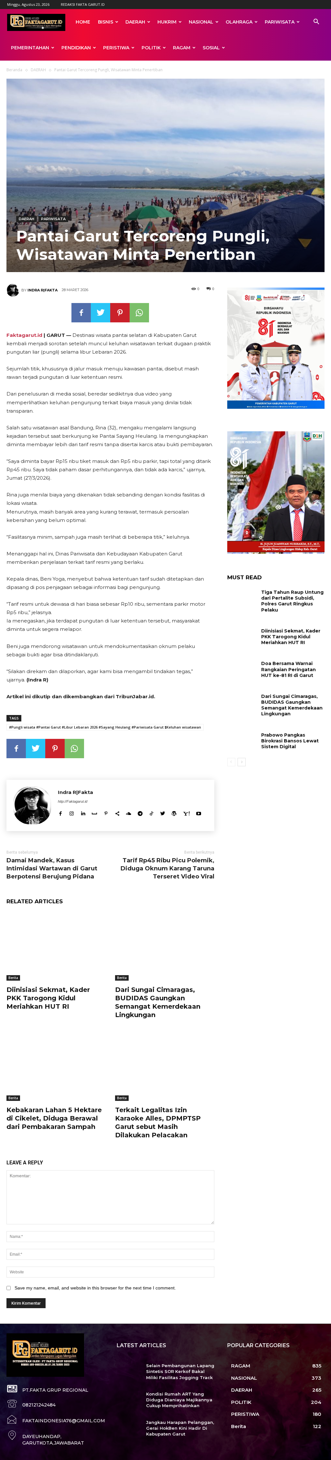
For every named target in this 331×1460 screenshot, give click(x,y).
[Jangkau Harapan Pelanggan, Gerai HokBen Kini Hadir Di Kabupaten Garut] (129, 1429)
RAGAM (181, 48)
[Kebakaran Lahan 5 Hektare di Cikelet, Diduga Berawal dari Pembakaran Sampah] (55, 1066)
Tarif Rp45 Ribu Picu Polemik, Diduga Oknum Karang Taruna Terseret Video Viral (167, 868)
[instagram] (71, 812)
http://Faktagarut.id (72, 801)
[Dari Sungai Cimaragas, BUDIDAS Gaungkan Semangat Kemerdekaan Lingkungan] (164, 946)
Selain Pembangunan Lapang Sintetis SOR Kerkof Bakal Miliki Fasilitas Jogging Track (180, 1371)
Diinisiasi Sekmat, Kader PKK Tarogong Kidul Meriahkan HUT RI (48, 998)
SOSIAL (211, 48)
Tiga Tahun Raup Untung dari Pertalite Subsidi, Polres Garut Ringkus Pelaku (292, 601)
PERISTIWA (116, 48)
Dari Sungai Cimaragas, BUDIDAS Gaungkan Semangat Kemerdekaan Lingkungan (157, 1002)
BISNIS (105, 22)
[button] (316, 22)
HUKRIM (166, 22)
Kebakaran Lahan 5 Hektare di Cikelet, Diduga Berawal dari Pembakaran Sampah (54, 1118)
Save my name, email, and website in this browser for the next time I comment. (95, 1287)
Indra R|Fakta (42, 290)
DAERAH (135, 22)
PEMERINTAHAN (30, 48)
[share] (117, 812)
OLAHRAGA (239, 22)
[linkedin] (82, 812)
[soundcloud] (128, 812)
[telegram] (140, 812)
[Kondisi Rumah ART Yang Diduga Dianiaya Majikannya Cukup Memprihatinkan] (129, 1401)
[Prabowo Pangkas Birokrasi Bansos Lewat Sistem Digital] (241, 740)
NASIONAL (201, 22)
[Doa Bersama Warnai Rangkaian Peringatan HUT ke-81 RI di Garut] (241, 669)
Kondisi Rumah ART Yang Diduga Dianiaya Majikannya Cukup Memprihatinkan (179, 1399)
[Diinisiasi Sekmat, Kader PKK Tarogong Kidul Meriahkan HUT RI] (55, 946)
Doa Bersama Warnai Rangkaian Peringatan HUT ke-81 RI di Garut (288, 669)
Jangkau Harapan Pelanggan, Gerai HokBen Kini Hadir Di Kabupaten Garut (180, 1428)
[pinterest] (105, 812)
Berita (13, 977)
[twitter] (162, 812)
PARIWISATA (279, 22)
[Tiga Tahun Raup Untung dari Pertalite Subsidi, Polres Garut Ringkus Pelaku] (241, 598)
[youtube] (198, 812)
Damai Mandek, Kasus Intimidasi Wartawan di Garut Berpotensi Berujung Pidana (51, 868)
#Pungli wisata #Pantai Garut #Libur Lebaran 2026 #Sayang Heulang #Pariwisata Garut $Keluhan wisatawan (105, 727)
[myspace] (94, 812)
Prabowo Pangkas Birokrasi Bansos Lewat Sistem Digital (290, 741)
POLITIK (151, 48)
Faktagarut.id (24, 335)
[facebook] (60, 812)
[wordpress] (174, 812)
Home (83, 22)
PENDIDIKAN (76, 48)
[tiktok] (151, 812)
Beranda (14, 70)
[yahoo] (186, 812)
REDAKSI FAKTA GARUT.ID (83, 4)
